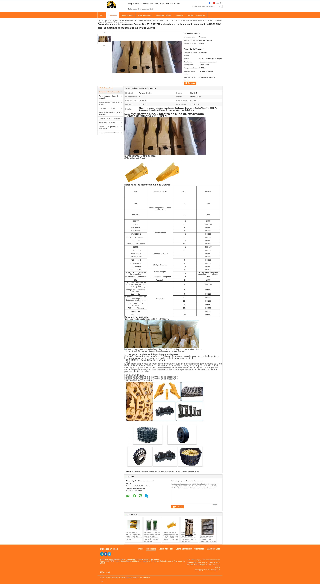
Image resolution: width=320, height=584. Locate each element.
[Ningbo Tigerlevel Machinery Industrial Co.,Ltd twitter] (109, 554)
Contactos (199, 549)
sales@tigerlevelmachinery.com (207, 570)
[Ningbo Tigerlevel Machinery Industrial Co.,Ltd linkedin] (102, 554)
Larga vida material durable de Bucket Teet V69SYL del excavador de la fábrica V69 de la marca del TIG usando (170, 536)
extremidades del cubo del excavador (168, 471)
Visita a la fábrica (145, 15)
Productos (113, 15)
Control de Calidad (163, 15)
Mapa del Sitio (213, 549)
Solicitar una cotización (196, 15)
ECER (102, 563)
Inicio (102, 15)
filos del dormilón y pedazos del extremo (109, 103)
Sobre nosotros (127, 15)
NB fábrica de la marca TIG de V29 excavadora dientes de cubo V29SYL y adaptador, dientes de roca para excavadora (152, 537)
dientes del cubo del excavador (123, 20)
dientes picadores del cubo (191, 471)
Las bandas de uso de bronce (109, 133)
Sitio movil (106, 572)
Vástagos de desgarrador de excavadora (108, 128)
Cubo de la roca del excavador (109, 118)
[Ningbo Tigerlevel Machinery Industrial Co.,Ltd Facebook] (106, 554)
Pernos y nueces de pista (107, 108)
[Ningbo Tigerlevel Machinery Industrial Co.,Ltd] (111, 5)
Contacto (179, 15)
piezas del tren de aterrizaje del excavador (109, 113)
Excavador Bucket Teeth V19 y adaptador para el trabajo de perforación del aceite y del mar (134, 536)
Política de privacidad (108, 559)
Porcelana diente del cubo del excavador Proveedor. (139, 559)
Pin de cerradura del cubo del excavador (109, 97)
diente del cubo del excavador (144, 471)
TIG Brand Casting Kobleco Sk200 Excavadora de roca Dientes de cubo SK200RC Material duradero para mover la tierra (208, 538)
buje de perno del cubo (107, 123)
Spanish (218, 3)
